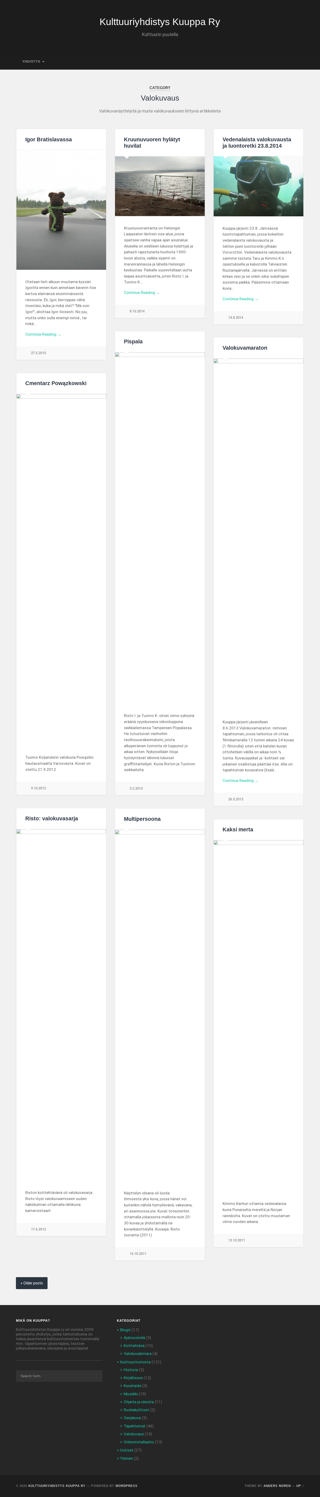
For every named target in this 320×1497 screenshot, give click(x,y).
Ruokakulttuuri (136, 1409)
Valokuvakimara (138, 1353)
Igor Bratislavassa (48, 140)
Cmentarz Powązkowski (55, 383)
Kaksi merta (238, 830)
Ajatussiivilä (134, 1337)
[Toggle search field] (296, 62)
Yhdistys (31, 61)
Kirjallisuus (133, 1377)
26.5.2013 (235, 799)
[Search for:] (59, 1376)
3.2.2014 (136, 789)
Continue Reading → (43, 334)
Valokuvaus (134, 1434)
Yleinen (126, 1458)
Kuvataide (132, 1385)
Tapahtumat (134, 1426)
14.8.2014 (235, 318)
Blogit (125, 1330)
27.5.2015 (38, 353)
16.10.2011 (138, 1254)
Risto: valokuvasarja (51, 819)
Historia (131, 1369)
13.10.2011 (236, 1240)
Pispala (133, 342)
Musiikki (131, 1394)
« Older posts (32, 1283)
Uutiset (126, 1450)
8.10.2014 (137, 311)
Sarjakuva (132, 1417)
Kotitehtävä (134, 1345)
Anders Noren (277, 1486)
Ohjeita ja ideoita (139, 1401)
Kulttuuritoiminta (135, 1362)
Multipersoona (142, 819)
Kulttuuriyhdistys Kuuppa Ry (160, 21)
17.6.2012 (38, 1229)
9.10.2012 (38, 788)
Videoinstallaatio (139, 1442)
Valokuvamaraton (245, 348)
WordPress (126, 1486)
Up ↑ (300, 1486)
